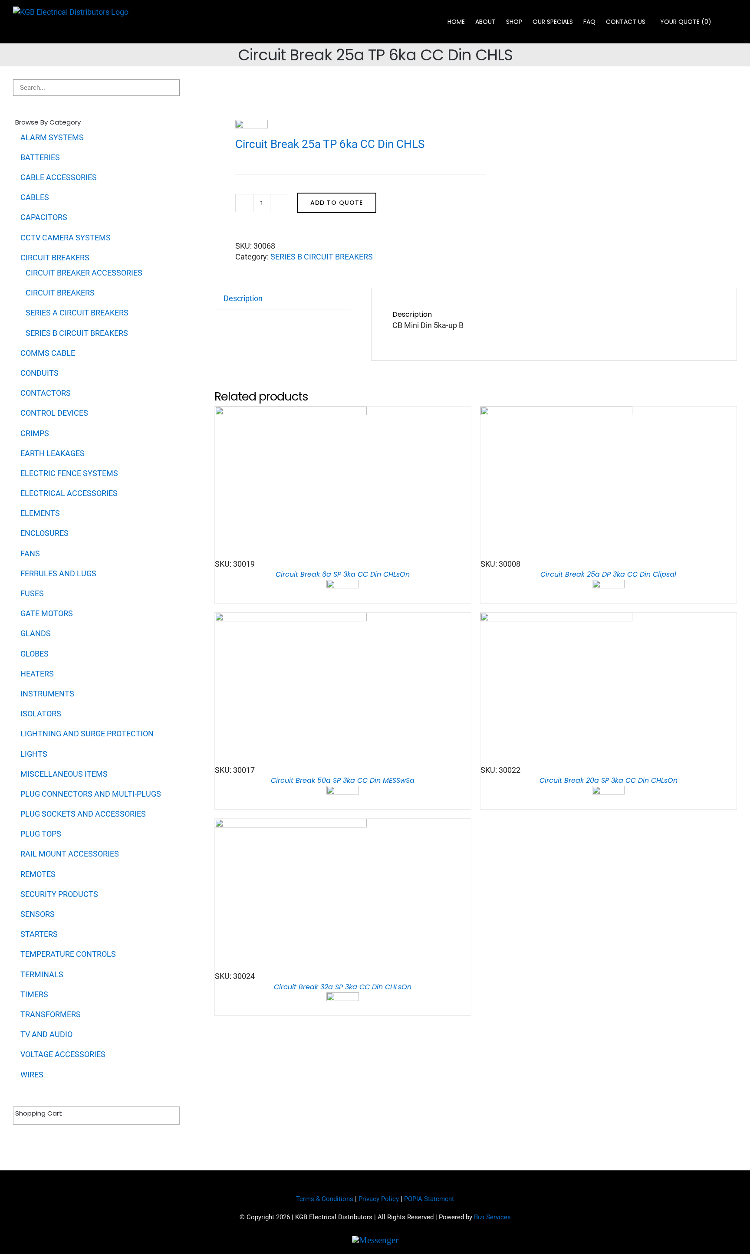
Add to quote (336, 202)
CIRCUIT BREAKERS (54, 257)
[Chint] (251, 128)
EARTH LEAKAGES (52, 453)
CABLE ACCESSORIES (58, 177)
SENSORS (37, 914)
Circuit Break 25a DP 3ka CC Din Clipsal (608, 574)
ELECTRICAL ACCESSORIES (69, 493)
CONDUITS (39, 373)
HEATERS (37, 673)
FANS (30, 553)
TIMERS (34, 994)
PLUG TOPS (40, 833)
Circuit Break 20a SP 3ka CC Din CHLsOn (608, 780)
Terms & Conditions (324, 1199)
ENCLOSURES (44, 533)
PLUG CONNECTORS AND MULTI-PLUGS (90, 793)
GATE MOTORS (46, 613)
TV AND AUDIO (46, 1034)
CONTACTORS (45, 392)
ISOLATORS (40, 713)
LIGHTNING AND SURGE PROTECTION (87, 733)
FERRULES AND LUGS (58, 573)
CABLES (34, 197)
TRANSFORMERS (50, 1014)
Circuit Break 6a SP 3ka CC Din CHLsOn (343, 574)
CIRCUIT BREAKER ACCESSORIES (84, 272)
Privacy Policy (379, 1199)
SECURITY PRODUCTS (59, 894)
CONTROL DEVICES (54, 412)
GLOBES (34, 653)
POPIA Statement (429, 1199)
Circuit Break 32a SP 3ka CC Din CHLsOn (342, 987)
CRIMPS (34, 433)
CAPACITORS (43, 217)
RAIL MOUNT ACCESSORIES (69, 853)
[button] (724, 21)
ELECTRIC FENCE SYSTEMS (69, 473)
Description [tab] (243, 298)
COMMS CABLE (47, 353)
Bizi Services (492, 1217)
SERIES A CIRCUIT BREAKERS (77, 312)
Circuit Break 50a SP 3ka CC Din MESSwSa (342, 780)
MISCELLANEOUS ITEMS (64, 773)
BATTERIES (40, 157)
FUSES (32, 593)
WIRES (31, 1074)
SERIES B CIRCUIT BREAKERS (321, 256)
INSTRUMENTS (47, 693)
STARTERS (39, 934)
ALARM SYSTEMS (52, 137)
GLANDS (35, 633)
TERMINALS (41, 974)
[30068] (339, 84)
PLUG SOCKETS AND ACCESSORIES (83, 813)
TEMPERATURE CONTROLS (68, 954)
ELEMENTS (40, 513)
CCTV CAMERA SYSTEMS (65, 237)
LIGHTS (33, 753)
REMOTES (38, 874)
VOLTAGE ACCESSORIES (62, 1054)
